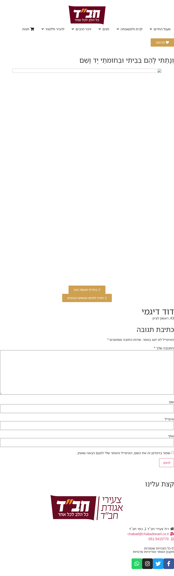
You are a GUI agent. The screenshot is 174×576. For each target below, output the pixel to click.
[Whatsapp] (137, 563)
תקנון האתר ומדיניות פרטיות (153, 551)
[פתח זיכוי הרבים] (72, 29)
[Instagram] (147, 563)
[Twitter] (158, 563)
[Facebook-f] (168, 563)
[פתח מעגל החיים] (151, 29)
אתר (171, 436)
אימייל (169, 419)
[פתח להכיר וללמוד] (42, 29)
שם (171, 402)
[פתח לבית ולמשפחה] (117, 29)
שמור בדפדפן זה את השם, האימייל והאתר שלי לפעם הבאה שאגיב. (123, 453)
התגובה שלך (164, 348)
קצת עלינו (159, 483)
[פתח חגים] (99, 29)
